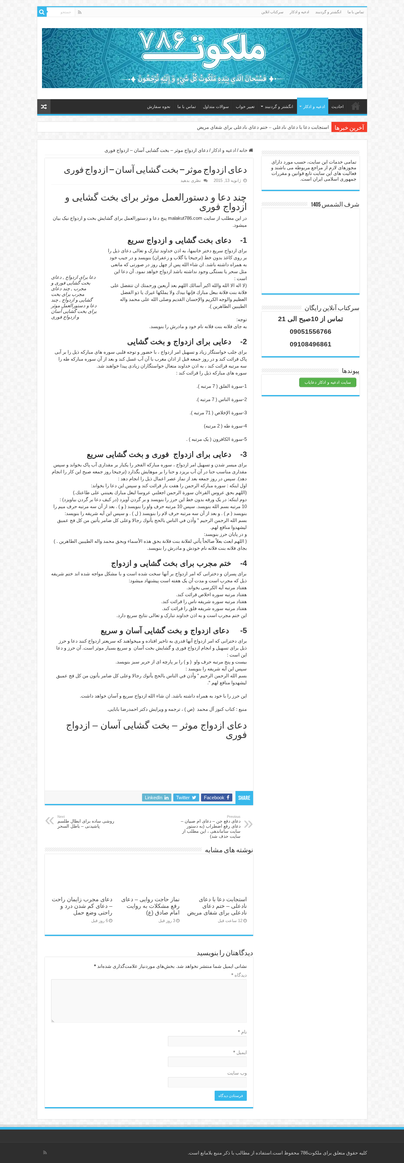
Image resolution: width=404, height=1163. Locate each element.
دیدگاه (239, 975)
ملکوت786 (311, 1152)
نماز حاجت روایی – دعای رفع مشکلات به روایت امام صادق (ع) (150, 906)
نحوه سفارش (158, 106)
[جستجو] (42, 12)
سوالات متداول (216, 106)
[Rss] (79, 12)
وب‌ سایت (237, 1073)
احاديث (337, 106)
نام (242, 1031)
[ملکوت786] (202, 56)
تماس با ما (356, 12)
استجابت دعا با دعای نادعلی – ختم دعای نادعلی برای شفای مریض (263, 127)
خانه (356, 105)
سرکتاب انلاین (272, 12)
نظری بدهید (191, 180)
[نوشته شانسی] (43, 106)
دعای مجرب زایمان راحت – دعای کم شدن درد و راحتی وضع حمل (82, 906)
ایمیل (240, 1052)
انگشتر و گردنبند (328, 12)
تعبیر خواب (245, 106)
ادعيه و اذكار (299, 12)
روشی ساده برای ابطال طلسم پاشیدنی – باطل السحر (85, 822)
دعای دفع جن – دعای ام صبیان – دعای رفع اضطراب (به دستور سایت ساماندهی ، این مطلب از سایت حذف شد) (211, 827)
